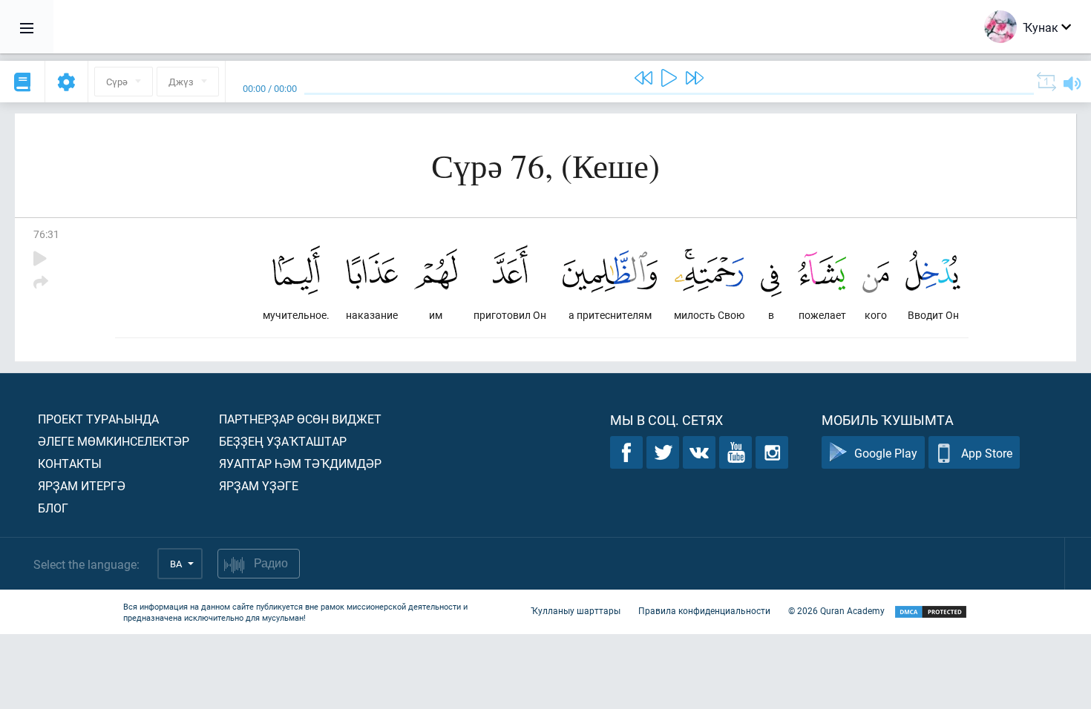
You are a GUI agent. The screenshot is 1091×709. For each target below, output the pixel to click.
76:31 (46, 234)
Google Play (885, 453)
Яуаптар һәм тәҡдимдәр (300, 463)
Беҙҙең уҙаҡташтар (283, 441)
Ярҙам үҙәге (258, 485)
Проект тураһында (98, 418)
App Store (986, 453)
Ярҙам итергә (81, 485)
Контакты (70, 463)
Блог (53, 507)
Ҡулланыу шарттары (575, 610)
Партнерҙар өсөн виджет (300, 418)
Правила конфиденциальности (704, 610)
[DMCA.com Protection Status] (931, 612)
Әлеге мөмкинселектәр (113, 441)
